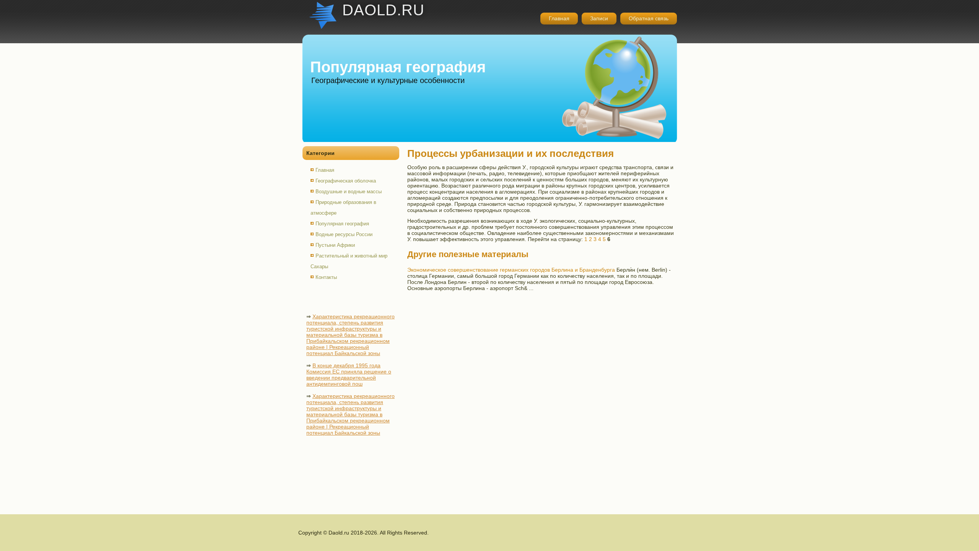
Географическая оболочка (345, 181)
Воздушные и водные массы (348, 191)
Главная (559, 18)
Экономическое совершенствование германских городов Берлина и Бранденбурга (511, 270)
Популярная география (342, 224)
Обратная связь (648, 18)
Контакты (326, 277)
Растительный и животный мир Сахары (349, 261)
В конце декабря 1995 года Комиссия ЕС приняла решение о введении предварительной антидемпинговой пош (348, 374)
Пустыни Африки (335, 245)
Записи (599, 18)
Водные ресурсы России (343, 234)
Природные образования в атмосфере (343, 207)
